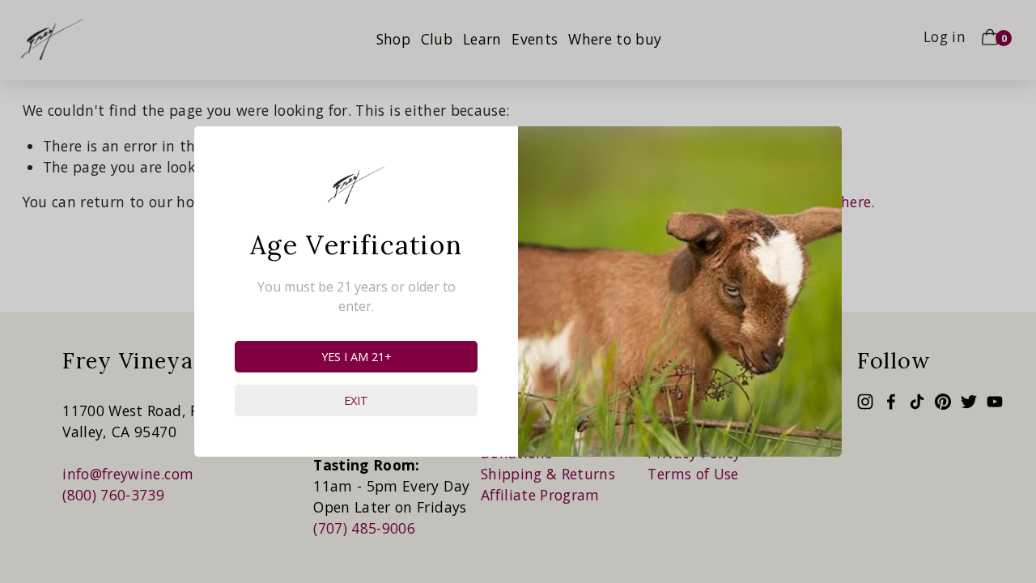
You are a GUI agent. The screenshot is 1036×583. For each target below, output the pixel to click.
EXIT (356, 400)
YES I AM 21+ (356, 356)
